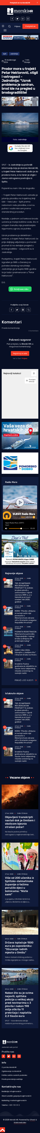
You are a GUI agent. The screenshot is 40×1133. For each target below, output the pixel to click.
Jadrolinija (14, 54)
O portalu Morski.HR (9, 1067)
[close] (37, 2)
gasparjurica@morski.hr (22, 1096)
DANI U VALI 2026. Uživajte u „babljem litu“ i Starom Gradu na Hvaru (25, 652)
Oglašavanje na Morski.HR (11, 1071)
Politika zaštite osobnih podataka (14, 1075)
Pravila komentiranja (11, 328)
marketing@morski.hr (18, 1100)
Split (4, 54)
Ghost (32, 1119)
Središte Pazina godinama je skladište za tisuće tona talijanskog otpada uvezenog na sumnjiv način (26, 668)
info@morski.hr (15, 1091)
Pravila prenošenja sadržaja (12, 1079)
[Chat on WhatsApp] (20, 289)
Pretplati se (30, 26)
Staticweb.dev (20, 1122)
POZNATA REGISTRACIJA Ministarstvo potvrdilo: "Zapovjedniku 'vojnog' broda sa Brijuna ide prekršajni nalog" (25, 636)
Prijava (17, 26)
